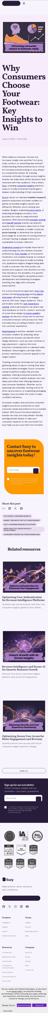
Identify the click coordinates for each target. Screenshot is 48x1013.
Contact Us (29, 970)
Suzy (4, 185)
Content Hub (7, 952)
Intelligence (6, 923)
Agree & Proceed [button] (24, 1005)
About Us (28, 952)
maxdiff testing (13, 223)
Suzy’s (5, 197)
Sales (27, 936)
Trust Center (6, 981)
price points (35, 210)
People (27, 957)
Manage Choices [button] (8, 1005)
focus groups (23, 294)
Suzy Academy (7, 972)
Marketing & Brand (31, 931)
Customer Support (9, 977)
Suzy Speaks (21, 253)
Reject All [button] (39, 1005)
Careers (28, 961)
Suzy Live (39, 291)
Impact (4, 931)
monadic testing (37, 219)
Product (28, 927)
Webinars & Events (9, 957)
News (27, 965)
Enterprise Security (9, 936)
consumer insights (26, 185)
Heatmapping (8, 331)
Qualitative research (12, 247)
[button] (22, 3)
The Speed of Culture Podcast (8, 967)
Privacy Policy (8, 1011)
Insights (5, 927)
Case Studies (7, 961)
